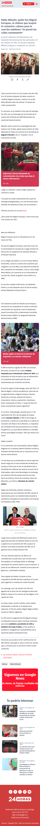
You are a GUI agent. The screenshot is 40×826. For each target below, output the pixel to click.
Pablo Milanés (15, 664)
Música (4, 664)
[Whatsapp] (12, 79)
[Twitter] (23, 79)
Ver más (6, 184)
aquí (24, 210)
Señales (28, 4)
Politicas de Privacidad (20, 817)
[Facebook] (17, 79)
